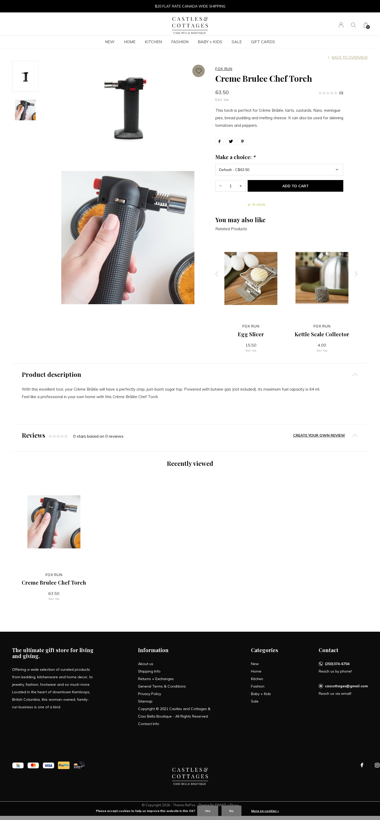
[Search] (353, 25)
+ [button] (240, 186)
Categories (264, 649)
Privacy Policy (149, 693)
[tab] (190, 374)
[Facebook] (362, 765)
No (231, 811)
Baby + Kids (210, 41)
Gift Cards (263, 41)
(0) (341, 93)
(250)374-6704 (337, 663)
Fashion (179, 41)
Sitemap (145, 701)
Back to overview (350, 57)
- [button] (220, 186)
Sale (237, 41)
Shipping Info (149, 671)
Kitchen (153, 41)
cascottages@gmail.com (346, 686)
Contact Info (148, 723)
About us (145, 663)
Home (129, 41)
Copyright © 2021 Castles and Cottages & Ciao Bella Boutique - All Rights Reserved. (174, 712)
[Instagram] (377, 765)
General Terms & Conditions (162, 686)
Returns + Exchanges (156, 678)
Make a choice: (235, 157)
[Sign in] (341, 25)
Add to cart (295, 186)
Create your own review (319, 435)
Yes (207, 811)
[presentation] (216, 274)
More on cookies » (265, 811)
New (110, 41)
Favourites (198, 71)
